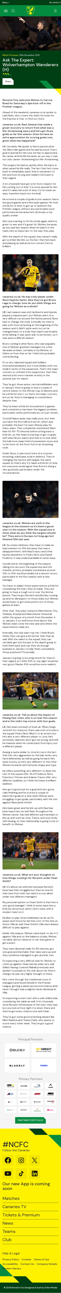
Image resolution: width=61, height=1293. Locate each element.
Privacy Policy (11, 1259)
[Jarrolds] (23, 1086)
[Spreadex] (50, 1102)
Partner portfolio (30, 1120)
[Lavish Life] (10, 1086)
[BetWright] (43, 1050)
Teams (9, 1231)
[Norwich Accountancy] (50, 1110)
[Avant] (37, 1094)
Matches (11, 1198)
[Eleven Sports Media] (37, 1102)
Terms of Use (41, 1259)
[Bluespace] (10, 1102)
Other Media (51, 1287)
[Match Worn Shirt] (50, 1094)
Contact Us (27, 1264)
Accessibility (10, 1264)
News (8, 1223)
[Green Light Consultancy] (17, 1050)
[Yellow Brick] (23, 1110)
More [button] (5, 2)
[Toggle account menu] (55, 10)
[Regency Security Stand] (23, 1102)
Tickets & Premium (21, 1215)
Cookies (26, 1259)
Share (8, 81)
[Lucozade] (50, 1086)
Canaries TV (14, 1207)
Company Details (47, 1264)
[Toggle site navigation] (5, 10)
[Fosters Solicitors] (10, 1110)
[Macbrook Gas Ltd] (23, 1094)
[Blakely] (55, 2)
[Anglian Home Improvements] (37, 1086)
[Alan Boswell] (10, 1094)
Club (7, 1240)
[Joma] (43, 1065)
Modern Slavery (12, 1268)
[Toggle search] (17, 10)
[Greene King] (37, 1110)
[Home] (30, 10)
